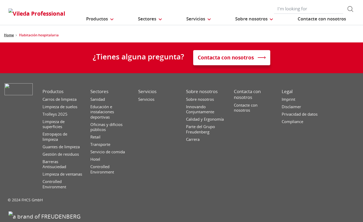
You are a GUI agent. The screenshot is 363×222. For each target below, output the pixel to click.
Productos (53, 91)
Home (9, 35)
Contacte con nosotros (246, 108)
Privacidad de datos (300, 114)
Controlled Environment (54, 184)
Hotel (95, 159)
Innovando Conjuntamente (200, 109)
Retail (95, 137)
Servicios (147, 91)
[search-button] (350, 9)
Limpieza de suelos (60, 106)
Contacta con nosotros (247, 94)
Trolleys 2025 (55, 114)
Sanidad (97, 99)
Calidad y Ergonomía (205, 119)
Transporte (100, 144)
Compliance (292, 121)
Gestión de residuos (61, 154)
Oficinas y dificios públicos (106, 127)
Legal (287, 91)
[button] (100, 18)
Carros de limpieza (60, 99)
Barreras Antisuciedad (54, 164)
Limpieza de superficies (54, 124)
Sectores (99, 91)
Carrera (193, 139)
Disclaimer (291, 106)
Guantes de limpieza (61, 146)
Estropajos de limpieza (55, 137)
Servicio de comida (107, 151)
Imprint (288, 99)
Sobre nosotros (202, 91)
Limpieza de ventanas (62, 174)
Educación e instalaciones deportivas (102, 112)
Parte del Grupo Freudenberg (200, 129)
